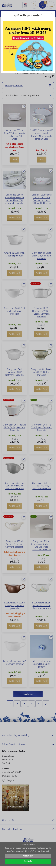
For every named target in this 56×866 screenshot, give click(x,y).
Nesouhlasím (28, 856)
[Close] (51, 14)
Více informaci (43, 851)
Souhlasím (28, 861)
